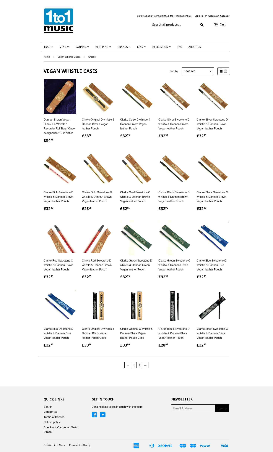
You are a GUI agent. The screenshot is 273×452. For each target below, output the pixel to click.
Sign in (199, 15)
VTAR (63, 46)
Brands (123, 46)
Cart (222, 24)
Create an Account (218, 15)
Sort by (174, 71)
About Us (194, 46)
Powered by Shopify (80, 445)
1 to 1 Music (59, 445)
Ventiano (102, 46)
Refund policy (52, 422)
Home (47, 56)
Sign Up (222, 408)
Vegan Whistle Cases (69, 56)
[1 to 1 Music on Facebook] (94, 416)
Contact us (50, 411)
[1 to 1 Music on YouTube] (103, 416)
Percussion (160, 46)
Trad (47, 46)
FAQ (179, 46)
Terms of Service (54, 417)
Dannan (81, 46)
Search (48, 406)
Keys (140, 46)
